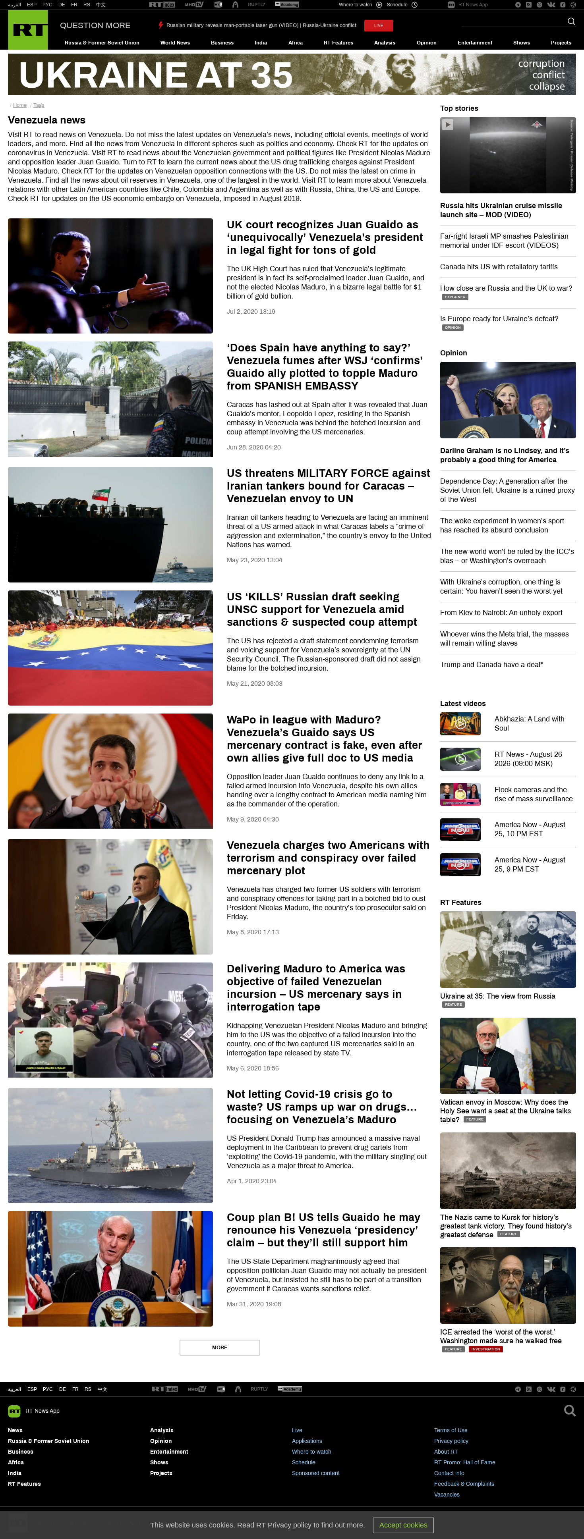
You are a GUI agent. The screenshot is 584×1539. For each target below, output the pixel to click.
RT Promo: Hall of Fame (464, 1463)
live (378, 25)
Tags (38, 105)
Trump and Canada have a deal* (491, 665)
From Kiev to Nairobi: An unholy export (501, 613)
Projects (561, 43)
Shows (521, 43)
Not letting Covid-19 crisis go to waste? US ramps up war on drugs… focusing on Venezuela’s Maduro (322, 1107)
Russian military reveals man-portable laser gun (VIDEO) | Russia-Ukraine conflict (261, 25)
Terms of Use (451, 1430)
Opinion (427, 43)
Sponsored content (316, 1473)
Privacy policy (451, 1441)
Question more (95, 25)
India (261, 43)
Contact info (449, 1473)
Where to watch (311, 1452)
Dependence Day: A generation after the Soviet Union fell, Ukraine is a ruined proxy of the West (507, 490)
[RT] (162, 5)
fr (75, 1389)
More (220, 1347)
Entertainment (475, 43)
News (15, 1430)
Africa (295, 43)
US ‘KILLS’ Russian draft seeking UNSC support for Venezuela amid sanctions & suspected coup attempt (322, 609)
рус (48, 1389)
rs (88, 1389)
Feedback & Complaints (464, 1484)
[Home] (28, 30)
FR (74, 5)
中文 (101, 5)
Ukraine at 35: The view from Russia (497, 996)
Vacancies (447, 1495)
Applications (307, 1441)
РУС (47, 5)
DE (61, 5)
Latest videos (463, 704)
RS (86, 5)
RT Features (338, 43)
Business (222, 43)
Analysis (384, 43)
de (62, 1389)
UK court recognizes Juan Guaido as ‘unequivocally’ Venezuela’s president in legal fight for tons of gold (325, 237)
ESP (32, 5)
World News (175, 43)
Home (20, 105)
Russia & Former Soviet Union (102, 43)
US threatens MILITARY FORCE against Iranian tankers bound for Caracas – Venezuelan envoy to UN (328, 486)
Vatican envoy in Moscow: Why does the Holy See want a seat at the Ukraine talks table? (505, 1111)
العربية (14, 5)
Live (297, 1430)
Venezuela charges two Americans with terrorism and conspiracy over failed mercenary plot (328, 858)
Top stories (459, 108)
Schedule (303, 1463)
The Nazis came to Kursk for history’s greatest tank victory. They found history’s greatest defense (506, 1226)
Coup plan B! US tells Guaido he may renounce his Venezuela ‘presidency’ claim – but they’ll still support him (323, 1230)
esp (32, 1389)
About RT (446, 1452)
